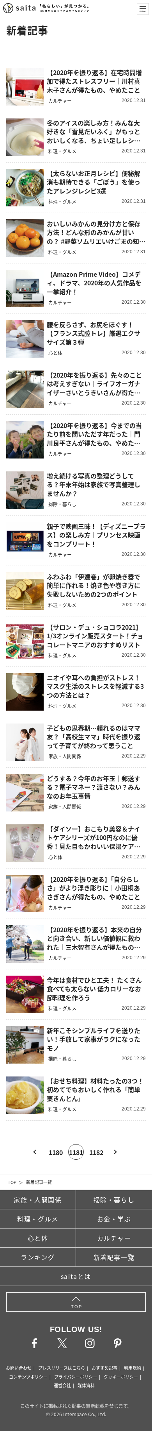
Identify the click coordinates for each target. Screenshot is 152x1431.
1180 (56, 1152)
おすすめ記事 (104, 1368)
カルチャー (114, 1238)
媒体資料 (86, 1385)
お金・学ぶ (114, 1218)
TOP (12, 1182)
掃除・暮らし (114, 1199)
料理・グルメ (37, 1218)
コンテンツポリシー (28, 1377)
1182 (96, 1152)
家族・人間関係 (38, 1199)
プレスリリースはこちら (61, 1368)
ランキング (38, 1257)
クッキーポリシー (121, 1377)
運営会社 (62, 1385)
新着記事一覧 (39, 1182)
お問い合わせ (19, 1368)
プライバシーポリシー (75, 1377)
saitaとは (76, 1276)
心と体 (38, 1238)
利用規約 (132, 1368)
